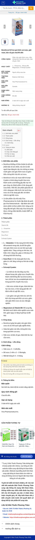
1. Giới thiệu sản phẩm (11, 133)
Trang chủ (11, 12)
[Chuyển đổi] (2, 523)
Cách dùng (10, 143)
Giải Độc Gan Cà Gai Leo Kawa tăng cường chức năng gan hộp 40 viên (8, 445)
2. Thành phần (8, 136)
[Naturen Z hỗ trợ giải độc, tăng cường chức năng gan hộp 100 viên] (26, 434)
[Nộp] (31, 8)
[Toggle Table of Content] (18, 130)
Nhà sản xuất (11, 156)
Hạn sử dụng (10, 154)
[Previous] (4, 26)
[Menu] (3, 2)
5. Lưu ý (6, 145)
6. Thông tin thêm (9, 147)
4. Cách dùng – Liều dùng (12, 140)
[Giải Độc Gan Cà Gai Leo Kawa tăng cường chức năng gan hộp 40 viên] (9, 434)
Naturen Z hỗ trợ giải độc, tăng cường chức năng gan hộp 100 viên (25, 445)
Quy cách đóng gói (12, 152)
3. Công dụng (8, 138)
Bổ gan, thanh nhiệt (21, 12)
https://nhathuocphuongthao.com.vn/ (22, 517)
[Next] (30, 26)
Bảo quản (9, 149)
